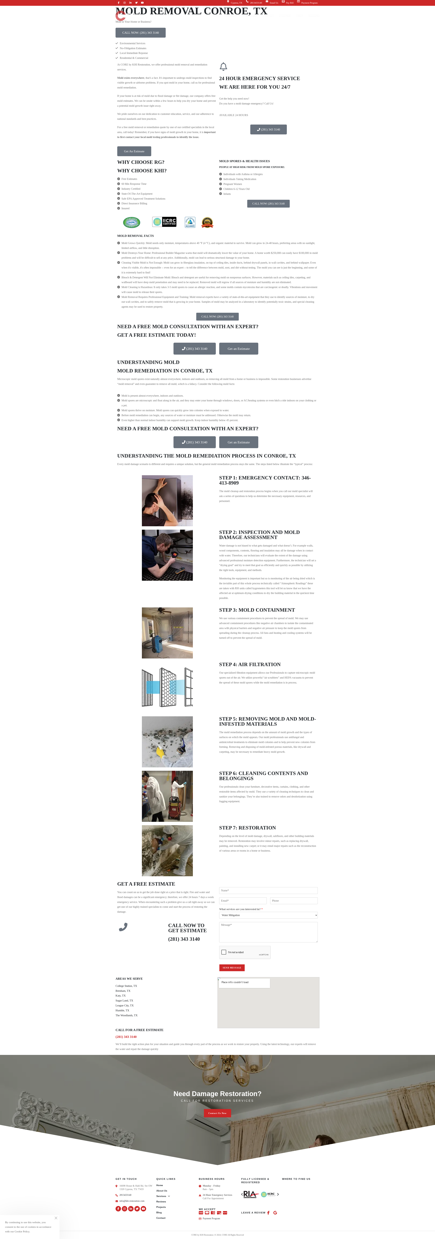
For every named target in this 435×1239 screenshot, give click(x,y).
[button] (217, 1113)
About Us (161, 1190)
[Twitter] (137, 1208)
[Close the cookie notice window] (55, 1218)
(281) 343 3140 (184, 939)
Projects (161, 1207)
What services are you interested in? (241, 909)
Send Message (232, 968)
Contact (161, 1218)
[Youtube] (143, 1208)
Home (159, 1185)
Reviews (161, 1201)
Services (161, 1196)
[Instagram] (124, 1208)
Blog (159, 1212)
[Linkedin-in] (131, 1208)
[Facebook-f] (118, 1208)
